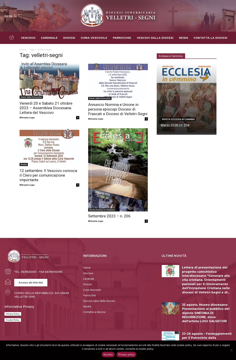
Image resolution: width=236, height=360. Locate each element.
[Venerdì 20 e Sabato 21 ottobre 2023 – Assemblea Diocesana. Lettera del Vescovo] (49, 80)
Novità (24, 164)
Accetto (108, 354)
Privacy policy (126, 354)
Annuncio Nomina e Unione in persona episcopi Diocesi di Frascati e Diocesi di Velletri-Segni (118, 109)
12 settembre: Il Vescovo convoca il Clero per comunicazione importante (48, 175)
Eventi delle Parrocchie (31, 97)
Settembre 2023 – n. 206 (109, 216)
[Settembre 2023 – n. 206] (118, 169)
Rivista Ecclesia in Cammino (102, 210)
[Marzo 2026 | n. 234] (186, 99)
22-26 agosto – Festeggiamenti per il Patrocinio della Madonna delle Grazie (207, 338)
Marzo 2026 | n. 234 (175, 125)
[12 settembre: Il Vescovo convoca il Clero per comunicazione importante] (49, 147)
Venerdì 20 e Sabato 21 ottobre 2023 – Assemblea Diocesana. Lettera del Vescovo (46, 108)
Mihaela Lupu (27, 117)
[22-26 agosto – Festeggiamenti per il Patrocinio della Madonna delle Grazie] (170, 337)
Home (23, 49)
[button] (11, 16)
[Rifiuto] (231, 350)
